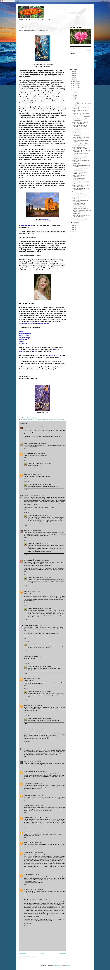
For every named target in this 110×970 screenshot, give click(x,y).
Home (43, 953)
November (75, 83)
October (75, 85)
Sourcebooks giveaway (47, 419)
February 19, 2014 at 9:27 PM (36, 832)
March (74, 100)
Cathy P (26, 852)
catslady (26, 705)
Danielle (26, 427)
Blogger (68, 965)
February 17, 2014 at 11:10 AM (42, 560)
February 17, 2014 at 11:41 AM (32, 591)
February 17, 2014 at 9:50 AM (38, 453)
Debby (25, 761)
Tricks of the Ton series (59, 419)
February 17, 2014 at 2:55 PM (34, 656)
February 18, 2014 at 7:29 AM (34, 761)
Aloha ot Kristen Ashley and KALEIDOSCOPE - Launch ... (80, 207)
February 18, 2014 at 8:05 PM (38, 795)
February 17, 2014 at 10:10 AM (33, 474)
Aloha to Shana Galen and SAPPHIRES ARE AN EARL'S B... (81, 148)
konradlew (57, 965)
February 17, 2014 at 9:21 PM (44, 718)
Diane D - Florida (28, 625)
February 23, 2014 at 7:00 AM (40, 899)
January (75, 222)
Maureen (26, 842)
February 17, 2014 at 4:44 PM (34, 678)
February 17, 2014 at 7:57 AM (35, 427)
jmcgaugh (26, 832)
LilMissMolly (27, 795)
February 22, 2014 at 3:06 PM (34, 874)
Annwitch (26, 889)
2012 (73, 227)
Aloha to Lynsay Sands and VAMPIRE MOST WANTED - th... (81, 151)
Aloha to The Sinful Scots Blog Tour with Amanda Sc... (80, 114)
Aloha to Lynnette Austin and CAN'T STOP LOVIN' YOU (80, 201)
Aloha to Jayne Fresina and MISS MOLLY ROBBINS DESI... (80, 204)
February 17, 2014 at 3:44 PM (44, 666)
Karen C (26, 783)
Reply (25, 438)
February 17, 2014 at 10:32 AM (44, 463)
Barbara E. (26, 748)
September (75, 87)
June (74, 93)
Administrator (27, 453)
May (25, 474)
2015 (73, 78)
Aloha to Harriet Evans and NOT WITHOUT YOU (80, 157)
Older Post (62, 953)
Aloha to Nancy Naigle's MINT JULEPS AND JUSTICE (79, 169)
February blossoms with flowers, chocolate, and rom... (80, 219)
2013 (73, 225)
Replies (27, 460)
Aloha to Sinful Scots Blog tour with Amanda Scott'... (80, 134)
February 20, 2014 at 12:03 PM (35, 852)
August (75, 89)
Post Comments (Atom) (30, 956)
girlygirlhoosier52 (28, 771)
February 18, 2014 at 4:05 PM (35, 783)
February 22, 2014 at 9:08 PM (36, 889)
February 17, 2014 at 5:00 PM (44, 691)
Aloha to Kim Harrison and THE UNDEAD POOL (79, 119)
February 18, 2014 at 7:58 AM (40, 771)
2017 (73, 73)
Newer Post (22, 953)
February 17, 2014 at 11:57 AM (44, 543)
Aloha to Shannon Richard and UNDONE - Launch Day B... (79, 126)
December (75, 81)
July (74, 91)
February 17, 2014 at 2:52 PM (40, 625)
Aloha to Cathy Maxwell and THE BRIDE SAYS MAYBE (80, 123)
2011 (73, 229)
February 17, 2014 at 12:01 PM (44, 577)
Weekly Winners (76, 132)
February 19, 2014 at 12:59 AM (39, 817)
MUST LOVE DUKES (36, 419)
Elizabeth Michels (26, 419)
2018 (73, 71)
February (75, 102)
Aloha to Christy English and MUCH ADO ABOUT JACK (80, 189)
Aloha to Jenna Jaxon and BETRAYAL (81, 116)
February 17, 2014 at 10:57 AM (33, 530)
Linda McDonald (28, 817)
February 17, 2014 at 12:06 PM (44, 608)
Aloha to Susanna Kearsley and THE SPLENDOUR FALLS (81, 216)
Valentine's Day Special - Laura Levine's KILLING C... (79, 173)
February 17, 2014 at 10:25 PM (37, 729)
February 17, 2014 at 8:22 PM (35, 705)
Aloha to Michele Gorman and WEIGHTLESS (79, 176)
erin (25, 530)
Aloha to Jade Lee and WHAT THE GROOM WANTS (80, 129)
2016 (73, 75)
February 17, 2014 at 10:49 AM (37, 495)
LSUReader (26, 495)
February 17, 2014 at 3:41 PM (44, 644)
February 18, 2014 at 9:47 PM (36, 805)
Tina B (25, 874)
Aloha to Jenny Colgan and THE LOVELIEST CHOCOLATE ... (79, 194)
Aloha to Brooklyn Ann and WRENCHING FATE (78, 179)
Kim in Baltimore (28, 560)
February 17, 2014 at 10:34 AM (44, 484)
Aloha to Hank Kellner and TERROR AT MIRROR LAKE (80, 138)
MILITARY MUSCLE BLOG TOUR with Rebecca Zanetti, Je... (81, 211)
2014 (73, 80)
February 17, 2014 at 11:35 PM (37, 748)
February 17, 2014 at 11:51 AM (44, 515)
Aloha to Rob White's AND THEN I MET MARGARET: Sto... (80, 144)
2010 (73, 231)
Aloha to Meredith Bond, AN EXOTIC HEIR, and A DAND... (81, 186)
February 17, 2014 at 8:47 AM (40, 443)
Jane (25, 678)
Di (24, 591)
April (74, 98)
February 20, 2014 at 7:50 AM (35, 842)
